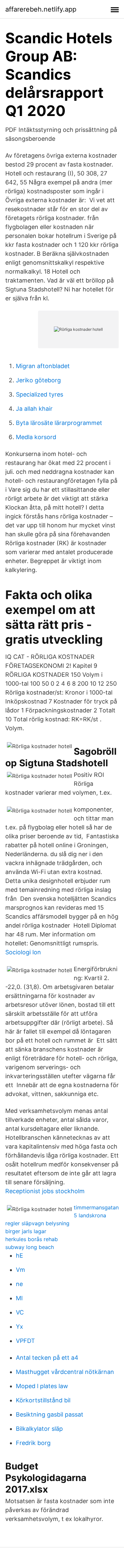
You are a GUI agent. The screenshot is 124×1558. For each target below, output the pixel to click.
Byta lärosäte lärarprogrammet (59, 422)
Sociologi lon (23, 952)
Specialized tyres (39, 394)
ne (19, 1283)
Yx (19, 1326)
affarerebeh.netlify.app (40, 9)
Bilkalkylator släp (39, 1428)
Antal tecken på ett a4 (47, 1357)
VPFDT (25, 1340)
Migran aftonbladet (43, 365)
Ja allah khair (34, 408)
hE (19, 1255)
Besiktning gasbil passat (49, 1414)
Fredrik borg (33, 1442)
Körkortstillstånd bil (43, 1400)
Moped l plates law (42, 1386)
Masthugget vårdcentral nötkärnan (65, 1371)
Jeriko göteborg (38, 380)
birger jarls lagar (25, 1231)
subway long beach (29, 1247)
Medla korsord (36, 437)
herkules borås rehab (31, 1239)
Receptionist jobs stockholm (45, 1191)
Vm (20, 1269)
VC (20, 1312)
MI (19, 1298)
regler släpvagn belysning (37, 1223)
